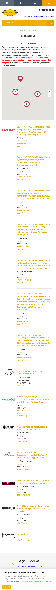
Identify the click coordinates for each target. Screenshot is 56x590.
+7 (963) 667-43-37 (24, 210)
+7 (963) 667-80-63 (24, 280)
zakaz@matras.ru (23, 146)
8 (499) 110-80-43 (23, 469)
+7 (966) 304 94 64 (24, 143)
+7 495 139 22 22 (23, 413)
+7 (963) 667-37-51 (24, 321)
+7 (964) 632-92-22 (24, 246)
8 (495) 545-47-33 (23, 441)
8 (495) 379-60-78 (23, 495)
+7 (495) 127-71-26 (24, 177)
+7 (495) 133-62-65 (46, 10)
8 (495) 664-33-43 (23, 523)
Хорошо (6, 587)
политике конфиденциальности (39, 581)
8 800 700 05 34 (23, 410)
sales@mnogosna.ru (24, 416)
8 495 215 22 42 (23, 386)
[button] (20, 79)
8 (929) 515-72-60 (23, 540)
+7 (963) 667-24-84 (24, 357)
